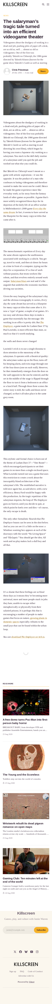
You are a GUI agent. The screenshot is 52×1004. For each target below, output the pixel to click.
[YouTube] (31, 951)
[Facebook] (20, 951)
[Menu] (48, 4)
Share (43, 71)
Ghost (31, 982)
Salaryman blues (18, 281)
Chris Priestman (20, 70)
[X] (15, 951)
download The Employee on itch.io (28, 637)
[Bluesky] (26, 951)
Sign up (12, 971)
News (5, 16)
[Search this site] (43, 4)
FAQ (22, 971)
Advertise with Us (26, 976)
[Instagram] (37, 951)
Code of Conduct (35, 971)
